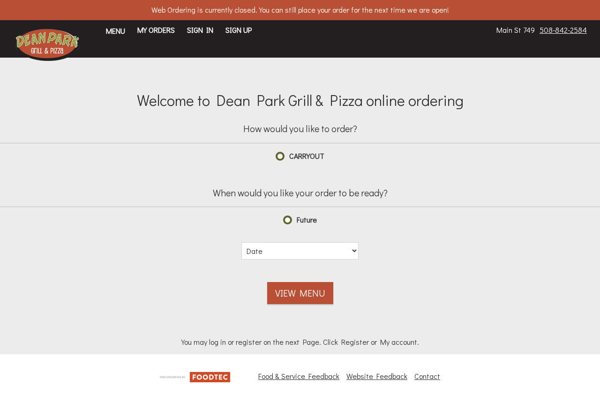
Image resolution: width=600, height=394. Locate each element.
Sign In (200, 30)
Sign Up (238, 30)
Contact (427, 376)
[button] (47, 44)
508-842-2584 (563, 30)
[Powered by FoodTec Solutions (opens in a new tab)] (195, 375)
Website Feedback (376, 376)
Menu (115, 31)
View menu (300, 293)
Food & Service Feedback (298, 376)
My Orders (156, 30)
